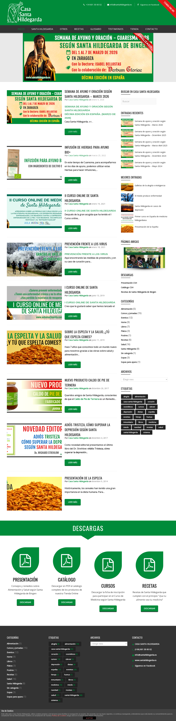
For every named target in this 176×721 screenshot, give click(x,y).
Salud (123, 344)
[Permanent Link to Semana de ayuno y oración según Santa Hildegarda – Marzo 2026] (127, 126)
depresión (127, 412)
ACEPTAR (89, 718)
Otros (63, 29)
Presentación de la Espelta (83, 477)
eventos (126, 417)
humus (149, 417)
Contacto (151, 29)
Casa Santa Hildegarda (78, 99)
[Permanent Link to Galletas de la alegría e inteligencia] (127, 191)
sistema (146, 432)
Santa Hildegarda (42, 29)
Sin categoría (127, 353)
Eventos (124, 317)
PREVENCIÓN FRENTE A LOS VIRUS (86, 243)
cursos (141, 406)
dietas (140, 412)
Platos (124, 331)
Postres (124, 335)
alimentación (140, 396)
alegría (126, 396)
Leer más (72, 131)
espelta (151, 412)
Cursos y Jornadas (129, 313)
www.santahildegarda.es (145, 660)
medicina (152, 422)
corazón (151, 401)
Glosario (95, 29)
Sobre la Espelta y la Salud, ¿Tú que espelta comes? (87, 334)
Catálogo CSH (127, 287)
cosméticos (128, 406)
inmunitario (128, 422)
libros (140, 422)
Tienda (134, 29)
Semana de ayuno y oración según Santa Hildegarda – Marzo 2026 (88, 94)
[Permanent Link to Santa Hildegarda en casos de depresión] (127, 211)
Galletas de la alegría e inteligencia (150, 185)
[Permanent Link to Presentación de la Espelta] (127, 232)
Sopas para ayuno (129, 362)
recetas (150, 427)
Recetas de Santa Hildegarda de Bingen (138, 292)
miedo (126, 427)
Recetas (79, 29)
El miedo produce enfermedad (148, 195)
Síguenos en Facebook (149, 4)
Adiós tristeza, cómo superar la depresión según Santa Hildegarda (87, 429)
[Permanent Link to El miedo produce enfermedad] (127, 201)
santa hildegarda (130, 432)
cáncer (152, 406)
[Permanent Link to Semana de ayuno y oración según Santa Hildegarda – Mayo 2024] (127, 168)
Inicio (21, 29)
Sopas (124, 357)
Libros (124, 326)
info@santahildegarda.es (146, 655)
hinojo (138, 417)
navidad (137, 427)
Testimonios (115, 29)
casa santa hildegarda (132, 401)
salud (160, 427)
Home (124, 322)
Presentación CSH (129, 283)
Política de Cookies (59, 716)
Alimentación (127, 309)
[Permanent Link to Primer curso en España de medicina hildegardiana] (127, 222)
